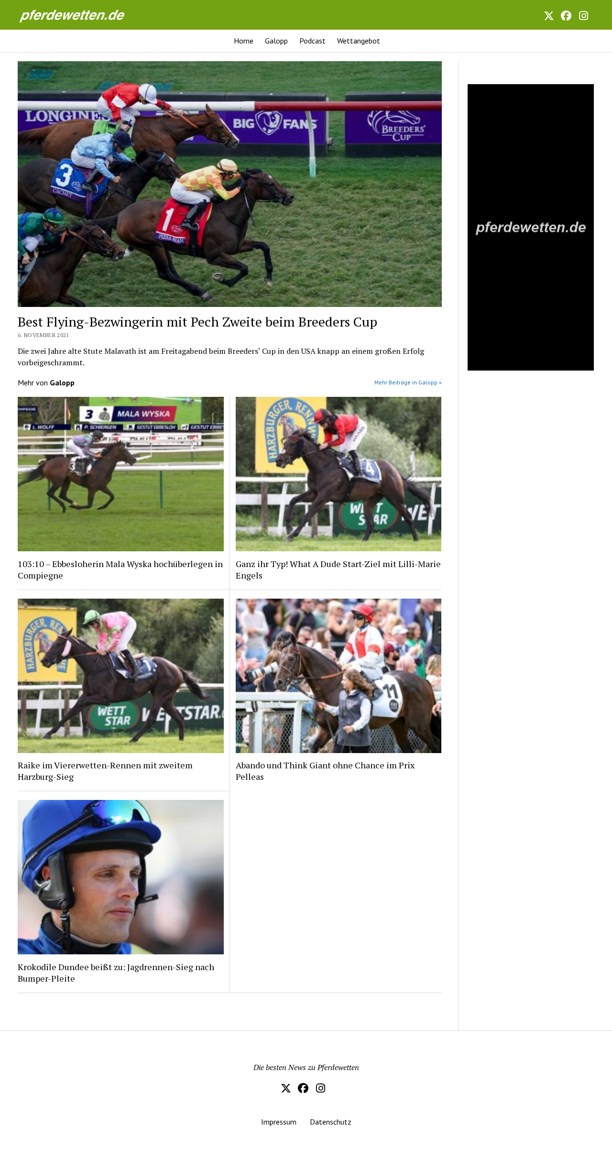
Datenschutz (330, 1121)
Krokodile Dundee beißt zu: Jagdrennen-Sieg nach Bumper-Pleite (116, 972)
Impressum (278, 1121)
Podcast (312, 40)
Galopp (276, 40)
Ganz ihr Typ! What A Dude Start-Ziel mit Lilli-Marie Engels (338, 569)
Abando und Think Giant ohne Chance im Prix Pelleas (325, 770)
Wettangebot (358, 40)
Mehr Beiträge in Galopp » (408, 382)
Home (243, 40)
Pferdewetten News (82, 14)
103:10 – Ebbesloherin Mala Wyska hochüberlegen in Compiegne (120, 569)
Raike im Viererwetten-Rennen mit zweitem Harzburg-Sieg (105, 770)
